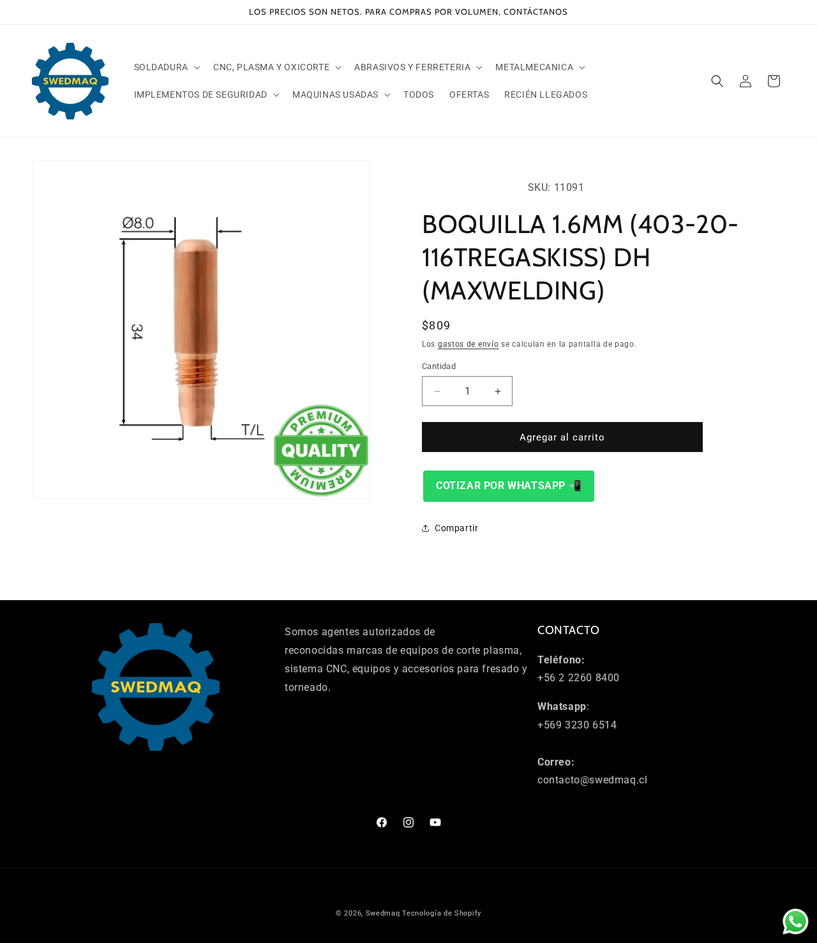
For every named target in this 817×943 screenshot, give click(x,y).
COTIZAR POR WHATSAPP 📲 (508, 485)
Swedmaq (383, 913)
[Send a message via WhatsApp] (796, 922)
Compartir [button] (456, 528)
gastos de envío (468, 344)
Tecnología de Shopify (441, 913)
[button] (166, 67)
